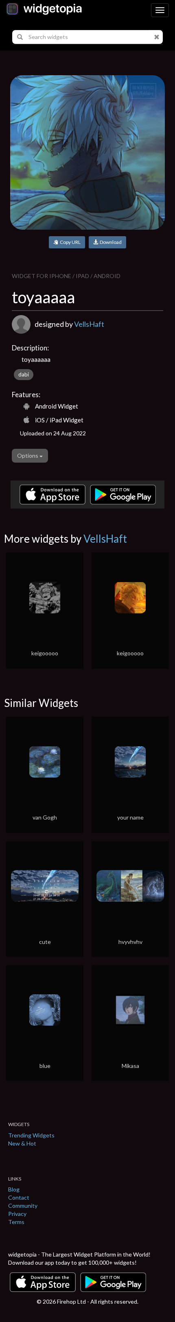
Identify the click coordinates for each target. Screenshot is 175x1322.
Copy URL (69, 242)
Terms (16, 1221)
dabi (23, 374)
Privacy (17, 1213)
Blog (14, 1189)
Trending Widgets (31, 1135)
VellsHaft (89, 324)
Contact (18, 1197)
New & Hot (22, 1143)
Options (28, 455)
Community (22, 1205)
